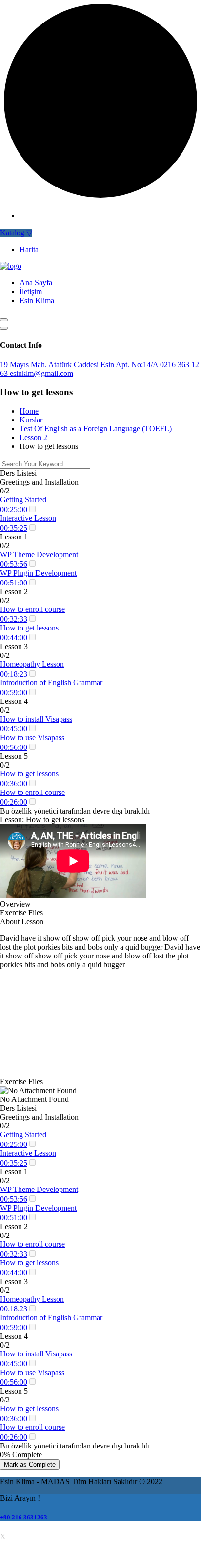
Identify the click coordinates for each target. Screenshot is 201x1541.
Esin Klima (37, 300)
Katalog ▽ (16, 233)
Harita (29, 249)
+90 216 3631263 (23, 1517)
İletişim (31, 291)
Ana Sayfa (36, 283)
